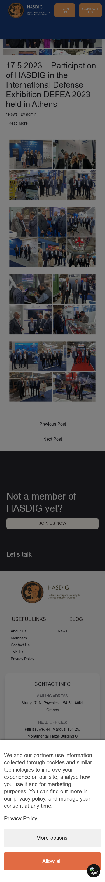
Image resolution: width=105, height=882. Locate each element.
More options (52, 838)
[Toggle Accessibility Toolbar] (93, 871)
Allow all (51, 861)
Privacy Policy (20, 818)
